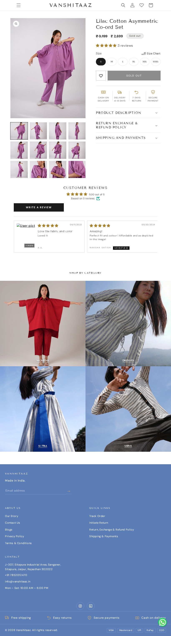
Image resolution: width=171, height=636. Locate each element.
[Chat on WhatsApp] (162, 622)
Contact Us (12, 522)
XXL (146, 62)
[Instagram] (80, 606)
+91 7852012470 (16, 575)
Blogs (9, 529)
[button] (18, 5)
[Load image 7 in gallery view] (57, 150)
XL (135, 62)
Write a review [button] (39, 207)
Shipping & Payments (103, 536)
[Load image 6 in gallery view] (38, 150)
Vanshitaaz (16, 473)
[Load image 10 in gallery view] (38, 169)
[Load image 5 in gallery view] (19, 150)
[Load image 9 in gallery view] (19, 169)
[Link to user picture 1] (25, 235)
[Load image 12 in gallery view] (77, 169)
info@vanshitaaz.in (17, 581)
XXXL (157, 62)
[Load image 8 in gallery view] (77, 150)
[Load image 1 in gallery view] (19, 131)
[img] (100, 225)
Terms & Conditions (18, 543)
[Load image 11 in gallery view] (57, 169)
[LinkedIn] (91, 606)
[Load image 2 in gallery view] (38, 131)
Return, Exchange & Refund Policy (111, 529)
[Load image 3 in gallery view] (57, 131)
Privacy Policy (14, 536)
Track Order (97, 516)
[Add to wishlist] (101, 75)
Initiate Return (98, 522)
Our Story (11, 516)
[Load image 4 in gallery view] (77, 131)
